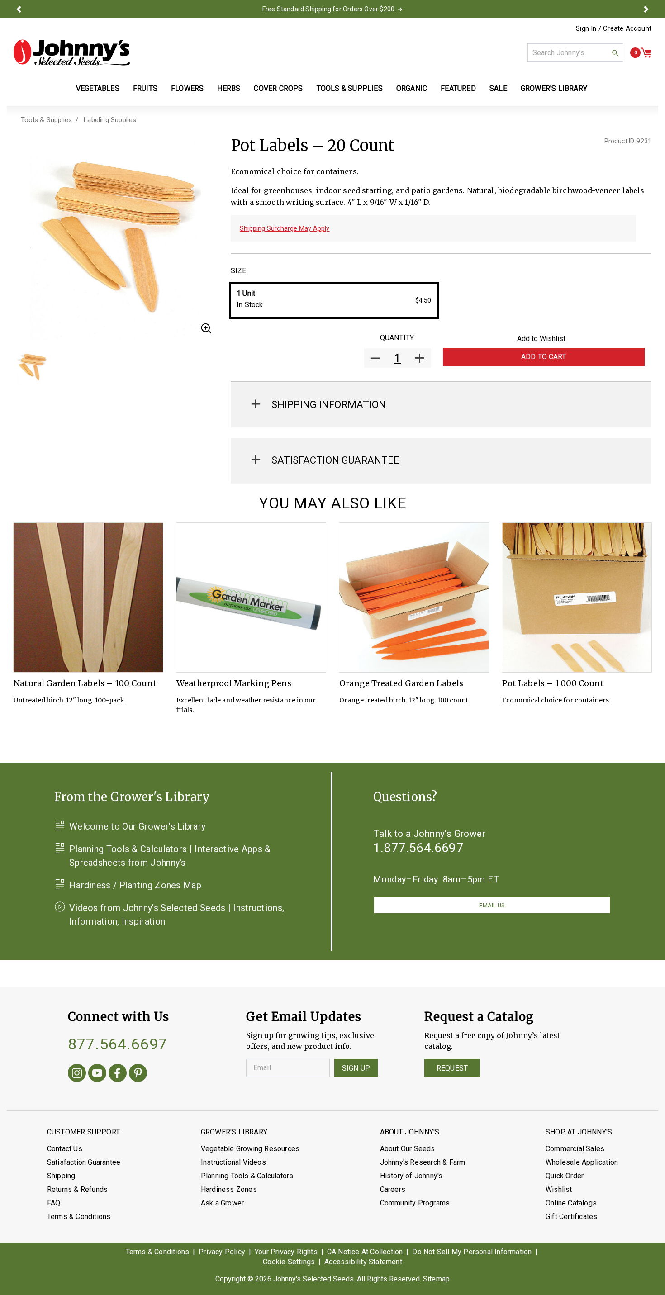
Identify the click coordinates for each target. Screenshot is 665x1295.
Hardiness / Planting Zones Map (135, 885)
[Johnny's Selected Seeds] (72, 52)
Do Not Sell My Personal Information (472, 1252)
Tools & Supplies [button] (350, 88)
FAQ (54, 1203)
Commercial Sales (575, 1148)
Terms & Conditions (79, 1216)
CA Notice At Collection (365, 1252)
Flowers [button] (187, 88)
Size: (239, 270)
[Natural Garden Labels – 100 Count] (88, 597)
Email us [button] (491, 905)
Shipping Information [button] (328, 404)
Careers (392, 1189)
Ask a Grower (222, 1203)
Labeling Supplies (110, 120)
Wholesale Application (582, 1162)
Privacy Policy (222, 1252)
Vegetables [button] (97, 88)
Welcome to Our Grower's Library (137, 826)
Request (452, 1068)
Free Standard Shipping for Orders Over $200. (329, 9)
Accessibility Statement (363, 1261)
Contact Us (64, 1148)
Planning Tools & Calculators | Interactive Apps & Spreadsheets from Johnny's (170, 856)
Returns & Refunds (77, 1189)
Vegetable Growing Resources (250, 1148)
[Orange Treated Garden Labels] (414, 597)
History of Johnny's (411, 1176)
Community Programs (415, 1203)
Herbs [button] (228, 88)
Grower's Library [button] (555, 88)
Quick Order (565, 1176)
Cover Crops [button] (278, 88)
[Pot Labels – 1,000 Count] (576, 597)
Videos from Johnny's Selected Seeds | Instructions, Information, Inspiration (176, 914)
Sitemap (436, 1279)
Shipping (61, 1176)
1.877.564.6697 (418, 847)
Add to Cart (543, 356)
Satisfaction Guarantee (83, 1162)
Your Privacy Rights (286, 1252)
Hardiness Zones (229, 1189)
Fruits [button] (145, 88)
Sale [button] (498, 88)
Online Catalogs (571, 1203)
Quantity (397, 337)
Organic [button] (411, 88)
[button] (19, 9)
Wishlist (559, 1189)
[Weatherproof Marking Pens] (251, 597)
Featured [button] (458, 88)
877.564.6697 (117, 1044)
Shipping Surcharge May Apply (285, 228)
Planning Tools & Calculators (247, 1176)
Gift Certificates (571, 1216)
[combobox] (575, 52)
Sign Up (356, 1068)
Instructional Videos (233, 1162)
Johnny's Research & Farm (423, 1162)
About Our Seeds (407, 1148)
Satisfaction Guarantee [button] (335, 460)
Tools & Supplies (46, 120)
